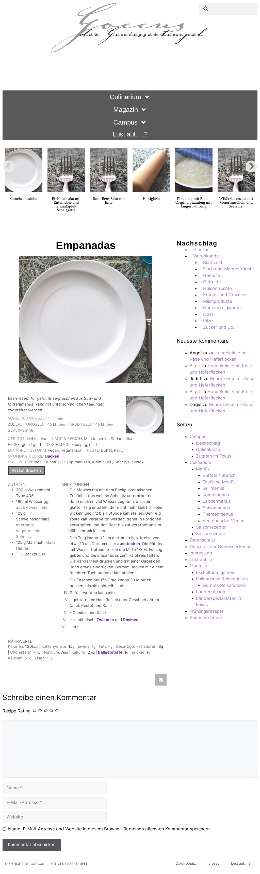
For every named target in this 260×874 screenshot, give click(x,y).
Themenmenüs (218, 514)
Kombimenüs (216, 494)
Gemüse (211, 275)
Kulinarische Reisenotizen (222, 578)
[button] (9, 166)
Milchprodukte (217, 301)
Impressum (201, 552)
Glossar (201, 249)
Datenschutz (202, 540)
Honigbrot (151, 199)
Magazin (125, 109)
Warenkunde (206, 255)
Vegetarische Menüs (223, 520)
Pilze (208, 320)
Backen (52, 456)
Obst (208, 314)
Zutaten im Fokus (213, 456)
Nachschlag (208, 443)
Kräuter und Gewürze (225, 294)
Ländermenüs (217, 501)
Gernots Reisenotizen (224, 585)
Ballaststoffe (110, 652)
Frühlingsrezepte (207, 611)
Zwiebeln (105, 619)
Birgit (195, 365)
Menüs (203, 468)
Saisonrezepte (210, 527)
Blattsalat (212, 262)
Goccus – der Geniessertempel (221, 546)
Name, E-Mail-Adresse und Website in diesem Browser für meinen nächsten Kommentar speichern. (109, 828)
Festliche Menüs (219, 481)
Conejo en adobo (23, 199)
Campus (125, 122)
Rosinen (131, 619)
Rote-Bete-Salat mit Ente (109, 200)
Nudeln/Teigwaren (222, 307)
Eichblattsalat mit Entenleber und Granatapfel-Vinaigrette (66, 204)
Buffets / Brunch (219, 475)
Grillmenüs (213, 488)
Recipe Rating (16, 711)
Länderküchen (210, 591)
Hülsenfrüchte (217, 288)
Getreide (212, 281)
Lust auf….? (130, 134)
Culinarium (125, 97)
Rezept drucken (26, 470)
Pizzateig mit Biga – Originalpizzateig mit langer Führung (193, 202)
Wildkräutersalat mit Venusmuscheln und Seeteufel (236, 202)
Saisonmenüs (216, 507)
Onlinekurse (208, 449)
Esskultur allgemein (215, 572)
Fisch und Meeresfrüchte (228, 268)
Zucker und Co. (218, 327)
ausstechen (128, 543)
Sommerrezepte (206, 617)
